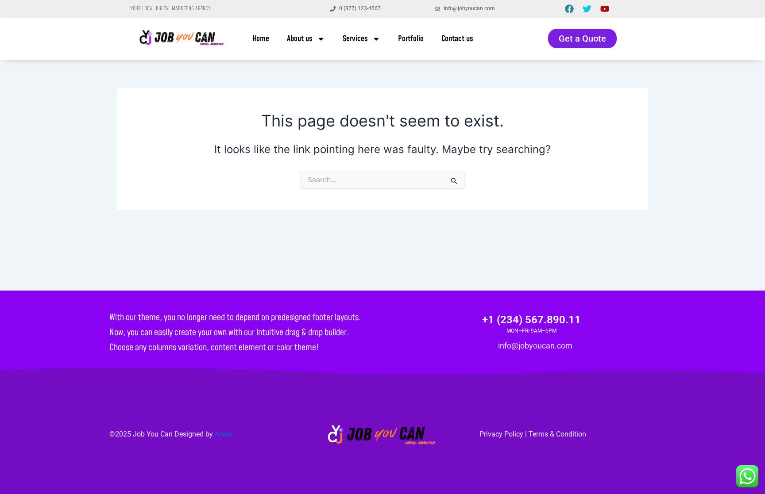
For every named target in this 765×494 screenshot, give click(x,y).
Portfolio (411, 38)
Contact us (457, 38)
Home (260, 38)
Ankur (224, 434)
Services (355, 38)
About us (300, 38)
